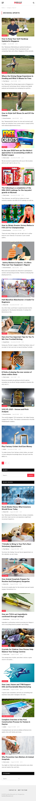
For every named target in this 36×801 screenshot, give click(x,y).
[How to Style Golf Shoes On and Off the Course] (18, 101)
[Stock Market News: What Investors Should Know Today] (18, 495)
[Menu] (3, 3)
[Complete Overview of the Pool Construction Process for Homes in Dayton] (18, 708)
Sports (4, 35)
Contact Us (12, 790)
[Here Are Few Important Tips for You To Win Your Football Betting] (18, 325)
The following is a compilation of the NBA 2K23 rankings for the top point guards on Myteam (17, 190)
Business (5, 681)
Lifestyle (5, 645)
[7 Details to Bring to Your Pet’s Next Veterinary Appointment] (18, 532)
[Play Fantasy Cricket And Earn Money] (18, 435)
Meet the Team (22, 790)
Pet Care (4, 540)
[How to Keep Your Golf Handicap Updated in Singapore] (18, 27)
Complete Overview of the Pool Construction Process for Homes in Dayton (16, 722)
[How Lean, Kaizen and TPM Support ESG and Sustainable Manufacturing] (18, 673)
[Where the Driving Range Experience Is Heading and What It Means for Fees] (18, 64)
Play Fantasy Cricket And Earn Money (17, 446)
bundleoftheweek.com (7, 796)
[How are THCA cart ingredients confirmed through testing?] (18, 602)
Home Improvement (7, 716)
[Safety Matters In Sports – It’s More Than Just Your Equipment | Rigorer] (18, 251)
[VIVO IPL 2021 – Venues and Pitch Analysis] (18, 397)
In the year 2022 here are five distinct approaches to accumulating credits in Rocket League (17, 152)
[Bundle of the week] (18, 2)
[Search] (33, 3)
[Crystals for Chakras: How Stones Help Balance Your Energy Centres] (18, 638)
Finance (4, 503)
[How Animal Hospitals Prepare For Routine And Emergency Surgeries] (18, 567)
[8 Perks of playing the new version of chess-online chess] (18, 360)
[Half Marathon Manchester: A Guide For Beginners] (18, 288)
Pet (3, 753)
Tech (3, 610)
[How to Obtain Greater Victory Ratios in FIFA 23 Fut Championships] (18, 213)
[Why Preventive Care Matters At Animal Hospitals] (18, 745)
